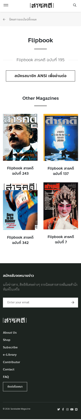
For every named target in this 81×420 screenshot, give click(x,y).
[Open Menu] (6, 5)
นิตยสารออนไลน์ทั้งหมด (22, 19)
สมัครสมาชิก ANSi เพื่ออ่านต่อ (40, 76)
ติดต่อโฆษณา (15, 387)
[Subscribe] (72, 302)
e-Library (10, 355)
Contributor (11, 362)
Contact (8, 369)
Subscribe (10, 347)
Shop (6, 340)
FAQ (6, 377)
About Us (10, 332)
